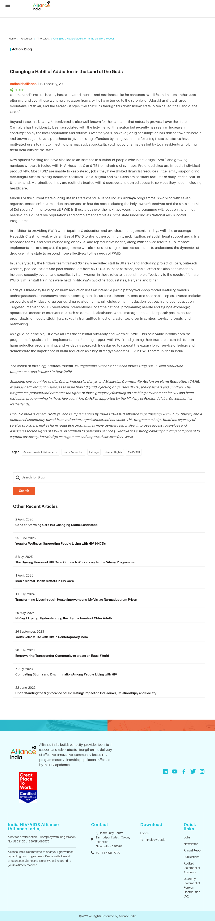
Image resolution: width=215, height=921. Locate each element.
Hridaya (94, 452)
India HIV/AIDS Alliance (119, 414)
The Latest (43, 38)
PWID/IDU (134, 452)
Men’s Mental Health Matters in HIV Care (44, 581)
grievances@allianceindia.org (27, 860)
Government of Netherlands (41, 452)
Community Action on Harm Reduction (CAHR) (161, 381)
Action (17, 49)
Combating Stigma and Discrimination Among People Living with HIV (66, 674)
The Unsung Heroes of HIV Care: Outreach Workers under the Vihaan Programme (75, 562)
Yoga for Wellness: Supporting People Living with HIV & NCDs (60, 543)
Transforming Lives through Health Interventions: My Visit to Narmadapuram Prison (76, 599)
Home (12, 38)
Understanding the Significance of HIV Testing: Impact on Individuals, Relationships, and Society (85, 693)
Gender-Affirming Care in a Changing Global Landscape (56, 525)
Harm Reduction (73, 452)
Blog (28, 49)
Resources (27, 38)
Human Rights (113, 452)
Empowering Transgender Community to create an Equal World (62, 655)
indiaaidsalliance (23, 84)
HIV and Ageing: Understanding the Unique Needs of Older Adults (63, 618)
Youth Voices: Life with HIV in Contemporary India (51, 637)
